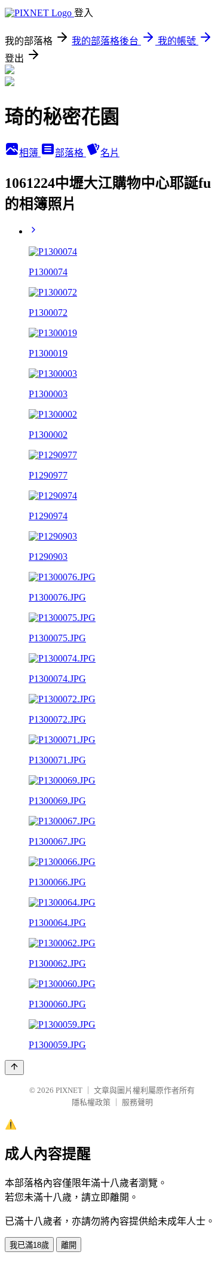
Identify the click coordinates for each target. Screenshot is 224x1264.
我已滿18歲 (29, 1245)
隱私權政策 (91, 1102)
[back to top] (14, 1067)
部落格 (70, 153)
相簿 (30, 153)
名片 (109, 153)
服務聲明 (137, 1102)
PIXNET (69, 1090)
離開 (68, 1245)
